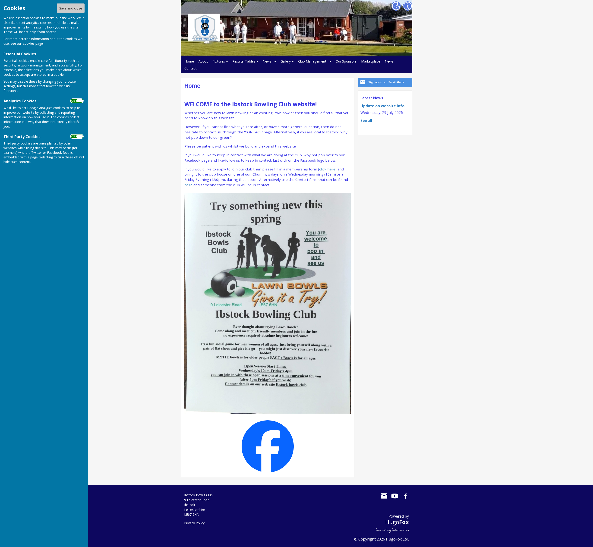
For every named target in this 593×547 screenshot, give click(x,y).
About (203, 61)
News (267, 61)
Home (189, 61)
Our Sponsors (346, 61)
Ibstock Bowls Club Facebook (405, 496)
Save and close (70, 8)
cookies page (33, 43)
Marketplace (370, 61)
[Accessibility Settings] (407, 6)
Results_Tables (243, 61)
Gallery (286, 61)
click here (327, 169)
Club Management (312, 61)
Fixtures (219, 61)
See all (366, 120)
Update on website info (382, 105)
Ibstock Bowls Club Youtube (394, 496)
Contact (190, 68)
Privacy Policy (194, 523)
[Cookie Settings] (396, 6)
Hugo (397, 522)
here (188, 184)
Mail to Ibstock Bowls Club (384, 496)
